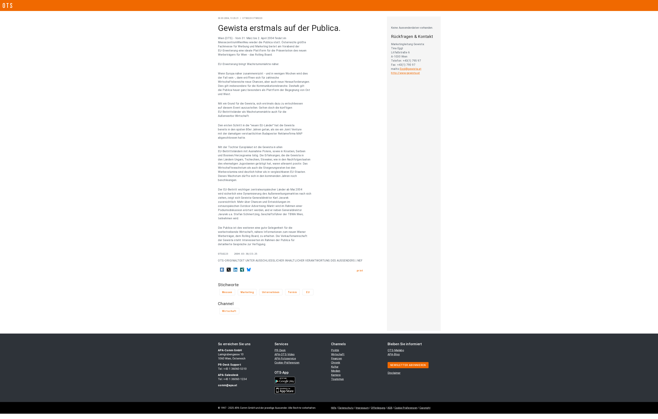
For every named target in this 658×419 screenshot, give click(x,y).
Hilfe (333, 407)
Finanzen (336, 358)
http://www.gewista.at (405, 73)
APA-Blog (394, 354)
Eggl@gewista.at (411, 69)
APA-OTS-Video (285, 354)
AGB (389, 407)
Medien (335, 371)
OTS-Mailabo (396, 350)
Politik (335, 350)
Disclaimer (394, 373)
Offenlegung (378, 407)
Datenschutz (346, 407)
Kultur (335, 366)
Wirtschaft (338, 354)
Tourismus (337, 379)
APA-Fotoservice (285, 358)
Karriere (336, 375)
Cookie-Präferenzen (287, 362)
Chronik (335, 362)
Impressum (362, 407)
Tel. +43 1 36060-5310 (232, 368)
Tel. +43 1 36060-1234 (232, 379)
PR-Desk (280, 350)
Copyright (424, 407)
